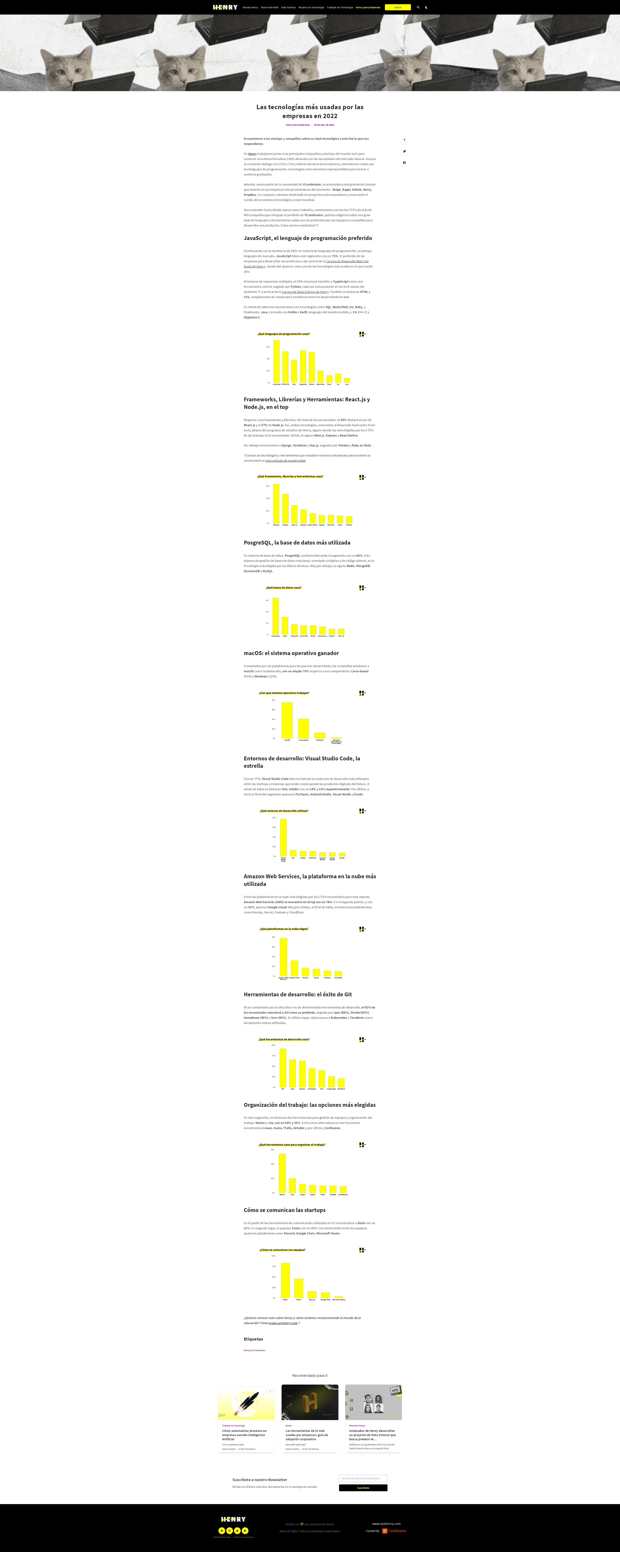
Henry (289, 1425)
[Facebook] (404, 163)
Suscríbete (363, 1487)
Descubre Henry (357, 1425)
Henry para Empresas (368, 7)
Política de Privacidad (222, 1537)
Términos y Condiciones (244, 1537)
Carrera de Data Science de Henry (305, 292)
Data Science (288, 7)
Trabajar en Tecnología (340, 7)
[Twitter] (404, 151)
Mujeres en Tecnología (311, 7)
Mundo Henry (250, 7)
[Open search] (418, 7)
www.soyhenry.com (386, 1524)
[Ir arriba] (404, 140)
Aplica (398, 7)
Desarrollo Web (269, 7)
